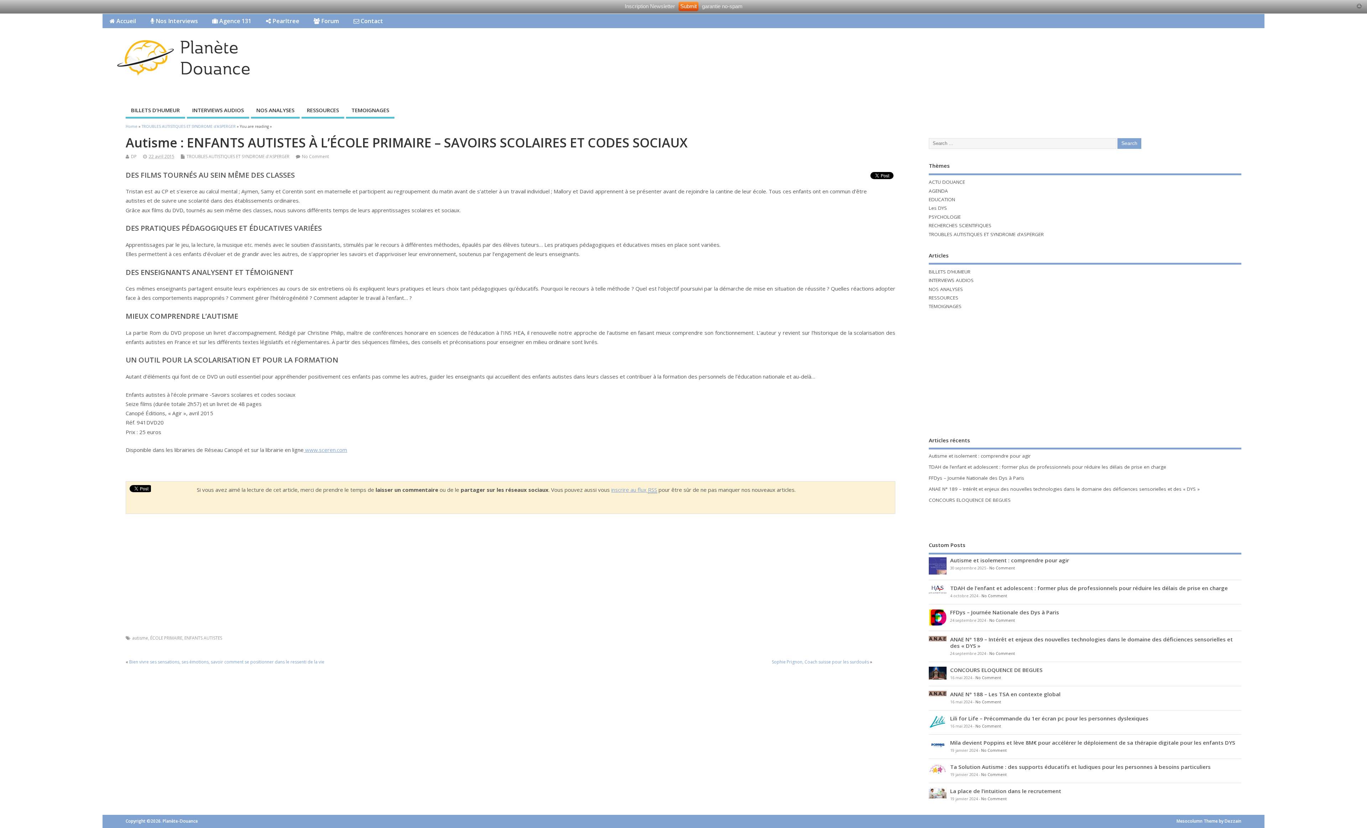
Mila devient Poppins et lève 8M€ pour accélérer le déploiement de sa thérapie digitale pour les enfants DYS (1092, 742)
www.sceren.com (325, 449)
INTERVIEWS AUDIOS (218, 110)
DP (134, 156)
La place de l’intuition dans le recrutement (1005, 791)
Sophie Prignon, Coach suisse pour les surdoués (820, 662)
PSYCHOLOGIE (945, 217)
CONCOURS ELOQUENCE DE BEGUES (970, 500)
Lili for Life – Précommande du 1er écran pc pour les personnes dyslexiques (1049, 718)
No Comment (315, 156)
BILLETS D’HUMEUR (155, 110)
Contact (371, 21)
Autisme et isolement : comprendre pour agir (980, 456)
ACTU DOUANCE (947, 182)
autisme (140, 638)
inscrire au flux (634, 489)
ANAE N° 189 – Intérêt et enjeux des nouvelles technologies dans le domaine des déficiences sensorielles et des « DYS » (1064, 489)
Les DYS (938, 208)
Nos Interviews (176, 21)
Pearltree (285, 21)
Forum (329, 21)
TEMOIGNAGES (370, 110)
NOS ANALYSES (275, 110)
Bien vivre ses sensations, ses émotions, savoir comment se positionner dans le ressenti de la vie (226, 662)
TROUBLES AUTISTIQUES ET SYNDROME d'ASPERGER (238, 156)
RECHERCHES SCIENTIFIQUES (960, 225)
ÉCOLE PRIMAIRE (166, 638)
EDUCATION (942, 199)
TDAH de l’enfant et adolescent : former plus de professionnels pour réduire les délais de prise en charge (1047, 467)
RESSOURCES (323, 110)
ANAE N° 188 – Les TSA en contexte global (1005, 694)
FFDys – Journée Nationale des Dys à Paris (976, 478)
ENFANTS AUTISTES (203, 638)
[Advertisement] (1128, 50)
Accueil (125, 21)
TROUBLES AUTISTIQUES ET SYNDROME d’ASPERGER (986, 234)
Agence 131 (234, 21)
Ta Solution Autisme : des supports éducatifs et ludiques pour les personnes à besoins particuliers (1080, 766)
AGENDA (938, 191)
